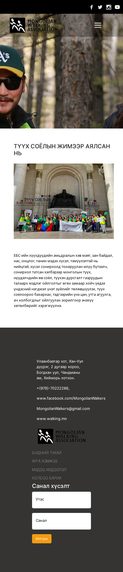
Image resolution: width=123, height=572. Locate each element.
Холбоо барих (46, 478)
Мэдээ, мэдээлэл (49, 469)
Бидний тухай (46, 452)
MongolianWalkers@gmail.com (63, 408)
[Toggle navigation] (98, 25)
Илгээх (42, 538)
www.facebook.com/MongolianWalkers (71, 398)
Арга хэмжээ (44, 461)
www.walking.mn (52, 418)
